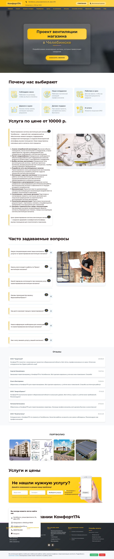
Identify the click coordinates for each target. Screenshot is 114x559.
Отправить (85, 492)
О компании (57, 8)
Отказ (102, 554)
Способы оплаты (77, 8)
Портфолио (40, 8)
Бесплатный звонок (98, 3)
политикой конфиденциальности (72, 493)
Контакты (98, 8)
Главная (10, 8)
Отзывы (66, 8)
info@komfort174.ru (20, 526)
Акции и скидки (28, 8)
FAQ (105, 8)
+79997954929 (81, 3)
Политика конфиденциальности (79, 535)
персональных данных (46, 497)
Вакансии (88, 8)
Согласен (94, 554)
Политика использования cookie (78, 539)
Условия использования (77, 531)
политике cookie (14, 555)
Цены (48, 8)
